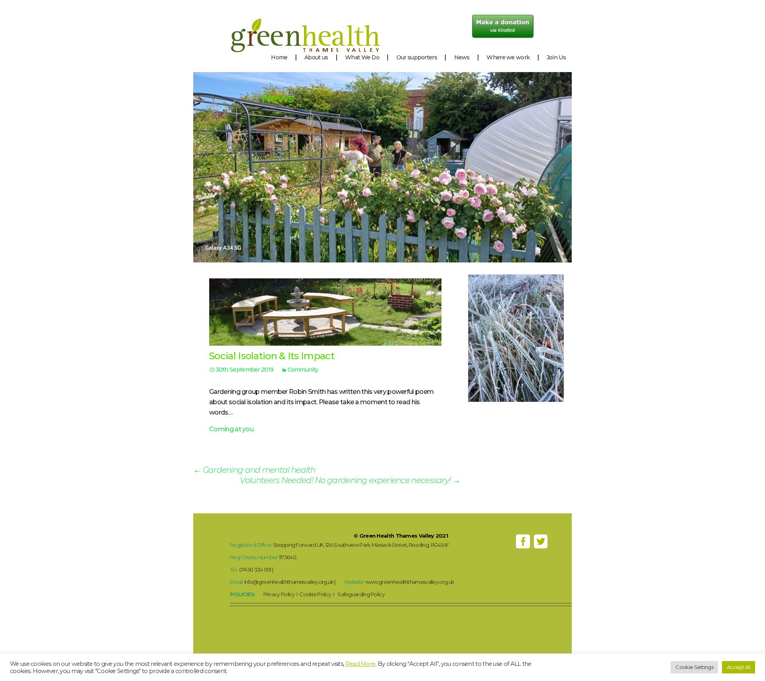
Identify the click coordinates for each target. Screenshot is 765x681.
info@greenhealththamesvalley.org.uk (288, 582)
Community (303, 369)
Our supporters (416, 57)
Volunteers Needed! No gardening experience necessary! (350, 480)
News (462, 57)
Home (279, 57)
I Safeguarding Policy (357, 594)
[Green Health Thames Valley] (286, 25)
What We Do (362, 57)
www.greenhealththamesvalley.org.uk (409, 582)
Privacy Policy (279, 594)
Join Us (556, 57)
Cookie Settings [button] (694, 667)
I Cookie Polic (312, 594)
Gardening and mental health (254, 470)
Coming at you (231, 429)
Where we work (508, 57)
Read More (360, 663)
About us (316, 57)
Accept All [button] (738, 667)
